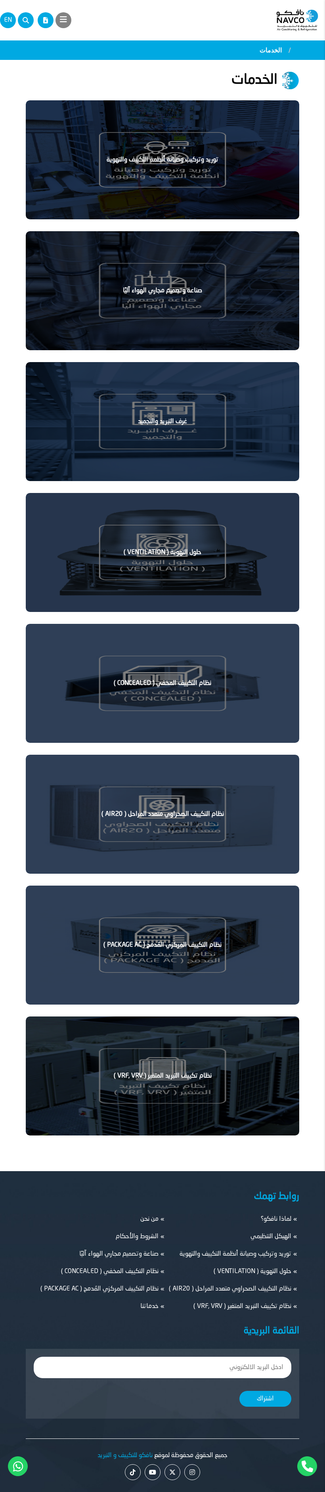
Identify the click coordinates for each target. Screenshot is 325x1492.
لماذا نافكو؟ (276, 1219)
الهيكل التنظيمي (270, 1236)
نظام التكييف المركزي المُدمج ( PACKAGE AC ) (162, 945)
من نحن (149, 1219)
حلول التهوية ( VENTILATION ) (162, 552)
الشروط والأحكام (137, 1236)
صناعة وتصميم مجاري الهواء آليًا (162, 291)
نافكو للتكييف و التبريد (125, 1455)
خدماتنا (149, 1306)
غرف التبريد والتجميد (162, 421)
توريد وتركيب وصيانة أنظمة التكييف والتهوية (162, 160)
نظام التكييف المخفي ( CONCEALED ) (162, 683)
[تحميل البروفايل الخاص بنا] (45, 20)
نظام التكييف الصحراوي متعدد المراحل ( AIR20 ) (162, 814)
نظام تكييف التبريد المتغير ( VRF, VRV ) (163, 1076)
